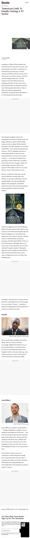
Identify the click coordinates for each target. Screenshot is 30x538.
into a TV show (15, 71)
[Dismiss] (27, 524)
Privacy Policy (5, 534)
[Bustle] (6, 2)
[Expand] (22, 524)
